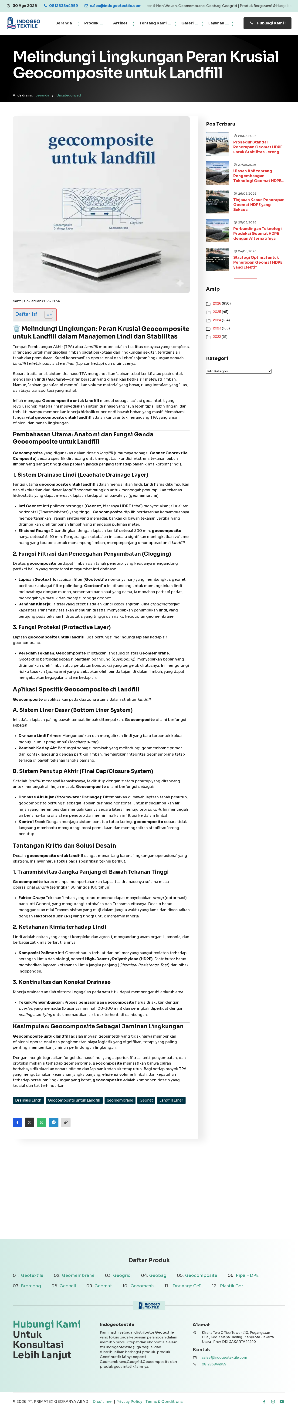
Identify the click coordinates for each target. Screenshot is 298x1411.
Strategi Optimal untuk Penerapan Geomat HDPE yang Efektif (257, 262)
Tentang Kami (153, 23)
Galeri (187, 23)
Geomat (103, 1285)
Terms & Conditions (164, 1401)
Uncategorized (68, 95)
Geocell (68, 1285)
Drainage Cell (187, 1285)
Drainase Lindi (28, 1100)
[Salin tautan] (66, 1122)
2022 (217, 337)
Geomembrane (78, 1275)
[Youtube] (281, 1401)
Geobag (157, 1275)
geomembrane (120, 1100)
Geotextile (32, 1275)
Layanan (216, 23)
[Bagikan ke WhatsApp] (41, 1122)
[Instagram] (272, 1401)
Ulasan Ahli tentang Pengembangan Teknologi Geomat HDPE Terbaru (257, 176)
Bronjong (31, 1285)
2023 (217, 328)
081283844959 (214, 1364)
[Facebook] (264, 1401)
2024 (217, 320)
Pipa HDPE (247, 1275)
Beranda (63, 23)
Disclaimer (103, 1401)
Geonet (146, 1100)
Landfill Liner (171, 1100)
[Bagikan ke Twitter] (29, 1122)
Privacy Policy (129, 1401)
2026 (217, 303)
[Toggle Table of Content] (46, 315)
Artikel (120, 23)
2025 (217, 312)
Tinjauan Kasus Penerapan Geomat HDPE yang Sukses (258, 205)
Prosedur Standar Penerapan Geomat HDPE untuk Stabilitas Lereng (257, 147)
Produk (91, 23)
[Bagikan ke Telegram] (53, 1122)
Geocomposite (201, 1275)
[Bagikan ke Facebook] (17, 1122)
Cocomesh (142, 1285)
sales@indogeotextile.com (224, 1357)
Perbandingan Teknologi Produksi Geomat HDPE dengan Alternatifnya (257, 233)
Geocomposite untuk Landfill (74, 1100)
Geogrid (122, 1275)
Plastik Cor (231, 1285)
